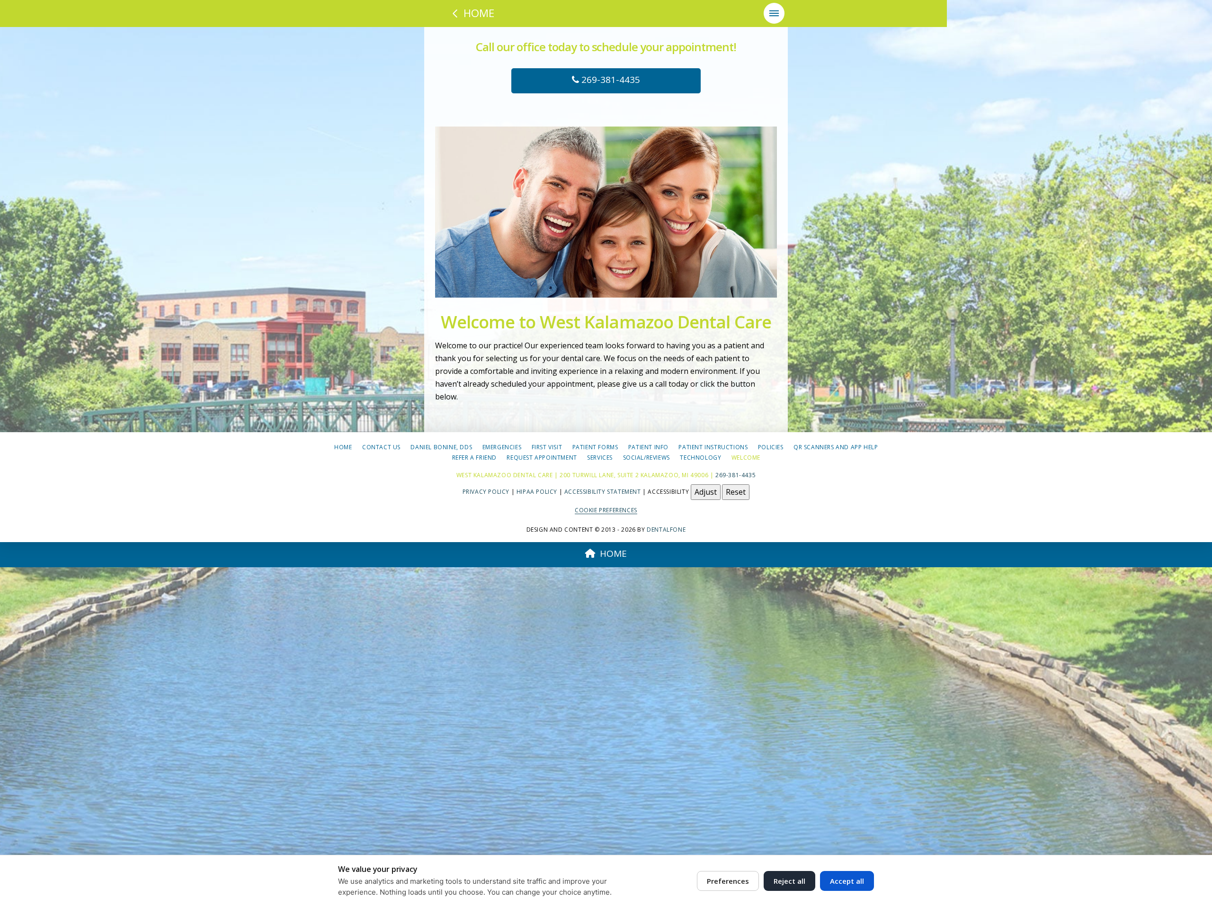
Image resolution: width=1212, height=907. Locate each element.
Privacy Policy (486, 491)
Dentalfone (666, 530)
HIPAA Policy (537, 491)
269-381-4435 (609, 79)
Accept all (847, 881)
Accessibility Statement (602, 491)
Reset (736, 492)
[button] (774, 13)
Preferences (728, 881)
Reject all (789, 881)
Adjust (706, 492)
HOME (613, 553)
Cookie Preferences (606, 510)
